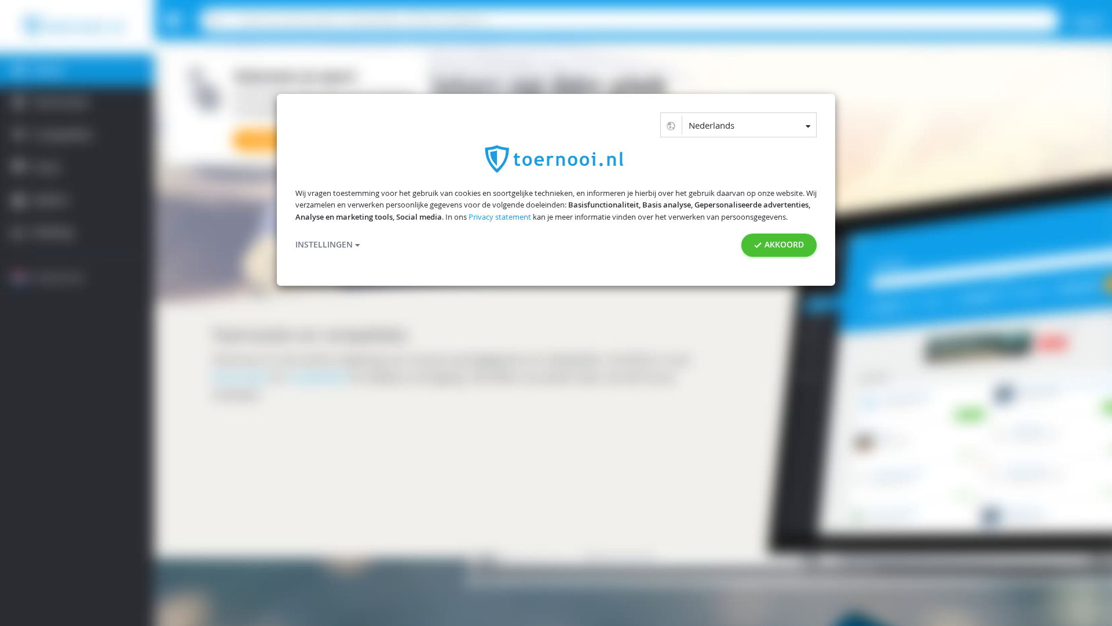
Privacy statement (500, 217)
